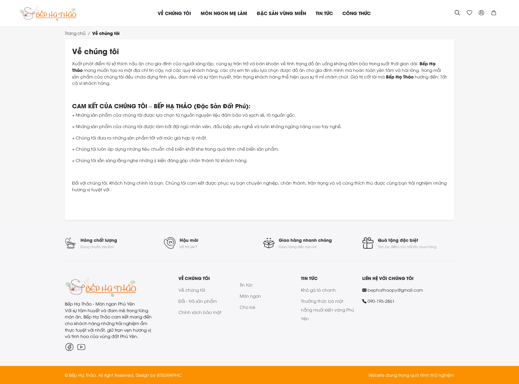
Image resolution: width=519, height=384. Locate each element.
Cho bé (247, 307)
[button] (494, 13)
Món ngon (250, 296)
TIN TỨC (324, 13)
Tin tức (246, 284)
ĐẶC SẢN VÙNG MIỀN (281, 13)
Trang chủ (75, 33)
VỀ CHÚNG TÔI (174, 13)
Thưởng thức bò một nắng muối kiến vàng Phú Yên (327, 309)
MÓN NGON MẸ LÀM (224, 13)
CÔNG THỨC (356, 13)
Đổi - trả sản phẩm (197, 301)
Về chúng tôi (106, 33)
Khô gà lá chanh (318, 290)
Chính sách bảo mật (199, 312)
